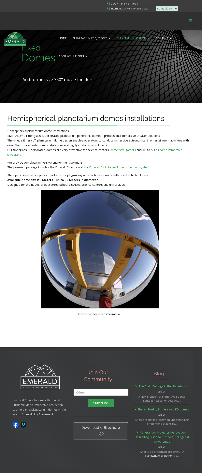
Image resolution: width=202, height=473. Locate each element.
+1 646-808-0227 (137, 8)
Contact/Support (71, 56)
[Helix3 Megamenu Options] (190, 20)
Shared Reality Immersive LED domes (163, 409)
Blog (161, 391)
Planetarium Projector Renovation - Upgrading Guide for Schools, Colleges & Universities (162, 436)
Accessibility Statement (37, 414)
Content (162, 38)
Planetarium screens (131, 38)
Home (63, 38)
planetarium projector (158, 455)
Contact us (85, 314)
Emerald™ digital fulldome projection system (119, 167)
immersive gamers (123, 150)
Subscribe (100, 403)
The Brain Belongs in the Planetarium (163, 386)
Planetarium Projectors (90, 38)
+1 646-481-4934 (127, 3)
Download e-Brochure (100, 427)
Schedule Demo (167, 8)
